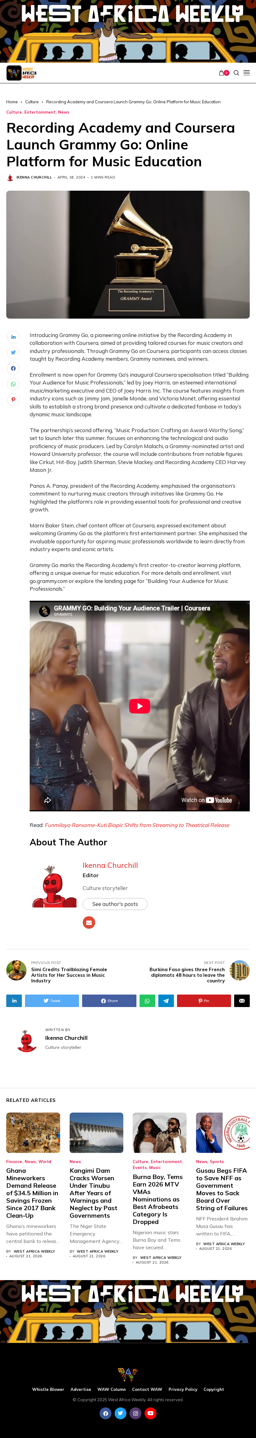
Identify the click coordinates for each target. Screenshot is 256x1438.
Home (12, 101)
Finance (14, 1161)
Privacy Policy (183, 1389)
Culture (32, 101)
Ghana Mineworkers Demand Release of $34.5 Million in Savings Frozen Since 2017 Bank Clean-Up (32, 1193)
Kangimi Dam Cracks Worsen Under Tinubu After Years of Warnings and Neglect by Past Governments (93, 1193)
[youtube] (150, 1413)
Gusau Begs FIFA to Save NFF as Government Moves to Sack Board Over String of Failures (222, 1189)
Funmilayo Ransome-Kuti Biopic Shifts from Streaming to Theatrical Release (137, 825)
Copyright (214, 1389)
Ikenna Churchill (34, 177)
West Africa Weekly (34, 1252)
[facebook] (105, 1413)
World (44, 1161)
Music (155, 1167)
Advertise (81, 1389)
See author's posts (115, 904)
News (63, 112)
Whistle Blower (48, 1389)
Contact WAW (147, 1389)
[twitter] (120, 1413)
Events (140, 1167)
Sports (217, 1161)
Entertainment (40, 112)
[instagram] (135, 1413)
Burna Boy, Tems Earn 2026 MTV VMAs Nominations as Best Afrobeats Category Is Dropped (158, 1199)
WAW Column (111, 1389)
